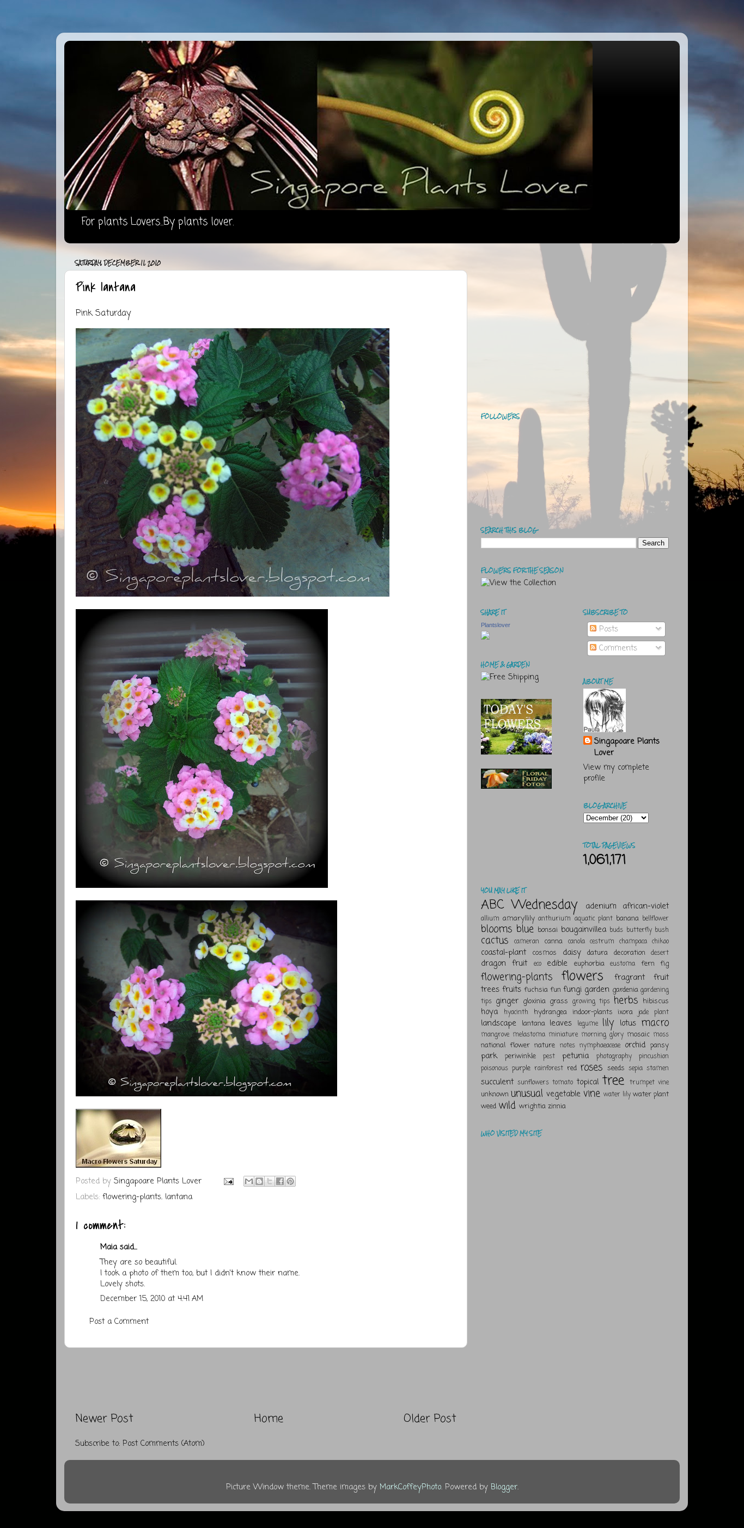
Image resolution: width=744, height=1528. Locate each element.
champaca (633, 942)
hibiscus (656, 1001)
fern (648, 964)
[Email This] (248, 1181)
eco (537, 964)
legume (587, 1024)
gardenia (625, 990)
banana (627, 918)
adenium (601, 906)
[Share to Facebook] (280, 1181)
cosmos (544, 953)
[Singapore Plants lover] (485, 637)
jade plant (653, 1012)
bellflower (655, 919)
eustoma (622, 964)
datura (597, 953)
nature (544, 1045)
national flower (505, 1045)
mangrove (495, 1035)
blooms (496, 929)
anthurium (554, 919)
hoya (489, 1012)
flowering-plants (131, 1197)
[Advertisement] (265, 1380)
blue (525, 929)
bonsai (548, 930)
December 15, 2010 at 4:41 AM (151, 1299)
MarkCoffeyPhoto (410, 1487)
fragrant (629, 978)
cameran (526, 942)
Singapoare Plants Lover (627, 747)
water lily (617, 1095)
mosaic (638, 1034)
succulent (497, 1082)
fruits (511, 990)
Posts (607, 629)
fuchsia (536, 990)
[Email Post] (228, 1181)
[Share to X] (269, 1181)
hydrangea (550, 1012)
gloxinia (534, 1001)
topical (588, 1082)
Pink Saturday (103, 313)
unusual (527, 1094)
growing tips (591, 1002)
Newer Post (104, 1418)
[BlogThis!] (259, 1181)
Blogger (504, 1487)
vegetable (563, 1094)
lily (608, 1023)
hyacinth (516, 1012)
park (489, 1056)
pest (549, 1056)
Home (268, 1418)
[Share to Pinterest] (290, 1181)
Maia (108, 1247)
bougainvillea (583, 930)
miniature (563, 1035)
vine (591, 1094)
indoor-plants (592, 1012)
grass (559, 1001)
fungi (572, 990)
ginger (507, 1001)
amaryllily (519, 918)
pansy (659, 1045)
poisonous (494, 1068)
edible (557, 963)
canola (576, 942)
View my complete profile (616, 773)
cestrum (602, 942)
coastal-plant (503, 953)
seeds (616, 1068)
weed (488, 1106)
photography (614, 1056)
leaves (561, 1023)
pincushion (654, 1056)
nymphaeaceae (600, 1046)
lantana (178, 1197)
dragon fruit (504, 963)
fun (555, 990)
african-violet (646, 906)
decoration (629, 953)
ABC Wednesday (529, 905)
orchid (635, 1045)
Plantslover (495, 625)
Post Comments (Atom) (164, 1444)
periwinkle (520, 1056)
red (572, 1068)
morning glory (602, 1035)
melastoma (529, 1035)
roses (591, 1067)
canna (553, 941)
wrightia (532, 1106)
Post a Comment (119, 1322)
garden (596, 990)
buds (616, 930)
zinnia (557, 1106)
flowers (582, 976)
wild (507, 1106)
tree (613, 1080)
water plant (651, 1094)
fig (664, 964)
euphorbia (589, 964)
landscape (498, 1023)
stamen (658, 1068)
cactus (494, 941)
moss (661, 1035)
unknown (495, 1094)
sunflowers (533, 1083)
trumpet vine (649, 1083)
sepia (636, 1068)
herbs (626, 1000)
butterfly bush (647, 930)
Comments (616, 648)
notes (567, 1046)
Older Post (430, 1418)
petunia (575, 1056)
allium (490, 919)
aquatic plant (594, 919)
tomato (562, 1083)
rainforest (548, 1068)
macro (655, 1023)
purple (521, 1068)
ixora (625, 1012)
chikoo (660, 942)
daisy (572, 953)
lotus (628, 1023)
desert (660, 953)
